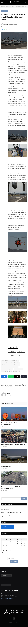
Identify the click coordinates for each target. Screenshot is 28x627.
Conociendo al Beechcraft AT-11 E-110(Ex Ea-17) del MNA (7, 385)
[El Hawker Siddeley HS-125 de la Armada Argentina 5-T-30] (14, 456)
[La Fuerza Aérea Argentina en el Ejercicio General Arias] (14, 40)
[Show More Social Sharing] (9, 29)
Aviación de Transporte (7, 362)
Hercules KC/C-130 (18, 369)
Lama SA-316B (16, 371)
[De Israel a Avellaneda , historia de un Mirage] (14, 436)
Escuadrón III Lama (6, 367)
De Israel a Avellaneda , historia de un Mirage (13, 444)
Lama (10, 371)
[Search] (26, 2)
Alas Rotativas (5, 360)
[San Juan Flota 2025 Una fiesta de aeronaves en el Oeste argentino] (14, 414)
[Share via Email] (7, 29)
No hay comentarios (6, 26)
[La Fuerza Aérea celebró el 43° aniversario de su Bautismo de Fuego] (14, 478)
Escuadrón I (16, 364)
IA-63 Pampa (5, 371)
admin (6, 24)
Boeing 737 (16, 362)
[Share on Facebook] (2, 29)
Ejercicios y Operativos (7, 364)
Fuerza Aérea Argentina (7, 369)
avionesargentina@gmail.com (8, 598)
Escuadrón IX (15, 367)
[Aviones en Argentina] (14, 2)
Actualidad (4, 11)
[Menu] (2, 2)
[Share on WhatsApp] (5, 29)
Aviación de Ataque (14, 360)
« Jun (2, 552)
